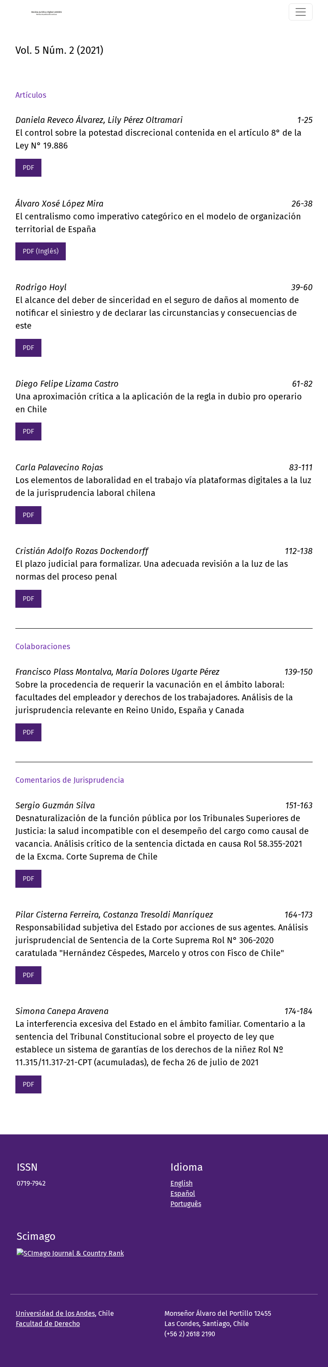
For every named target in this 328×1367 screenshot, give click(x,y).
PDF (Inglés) (41, 251)
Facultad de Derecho (48, 1324)
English (181, 1183)
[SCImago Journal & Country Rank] (70, 1253)
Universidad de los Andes (55, 1313)
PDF (28, 167)
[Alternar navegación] (301, 11)
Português (185, 1204)
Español (182, 1193)
